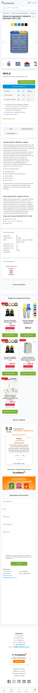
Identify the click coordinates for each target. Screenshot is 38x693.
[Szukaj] (4, 8)
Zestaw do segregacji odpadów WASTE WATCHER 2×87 (28, 322)
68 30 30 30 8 (20, 644)
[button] (13, 434)
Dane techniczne (27, 129)
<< (3, 64)
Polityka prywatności (19, 673)
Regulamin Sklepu (19, 669)
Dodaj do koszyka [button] (28, 373)
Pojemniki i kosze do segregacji (19, 13)
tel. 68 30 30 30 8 (7, 575)
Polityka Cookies (19, 675)
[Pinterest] (29, 682)
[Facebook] (9, 682)
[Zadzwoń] (32, 2)
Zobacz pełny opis (9, 118)
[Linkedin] (24, 682)
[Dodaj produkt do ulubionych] (33, 17)
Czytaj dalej (10, 335)
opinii (23, 431)
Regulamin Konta (19, 671)
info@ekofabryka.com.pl (10, 577)
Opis (10, 129)
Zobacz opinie (19, 661)
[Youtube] (19, 682)
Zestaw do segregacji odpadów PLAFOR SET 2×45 (10, 359)
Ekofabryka (6, 13)
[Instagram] (14, 682)
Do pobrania (11, 133)
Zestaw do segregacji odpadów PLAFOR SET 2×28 (10, 322)
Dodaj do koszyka (26, 82)
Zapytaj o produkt (19, 86)
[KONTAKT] (35, 2)
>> (35, 64)
